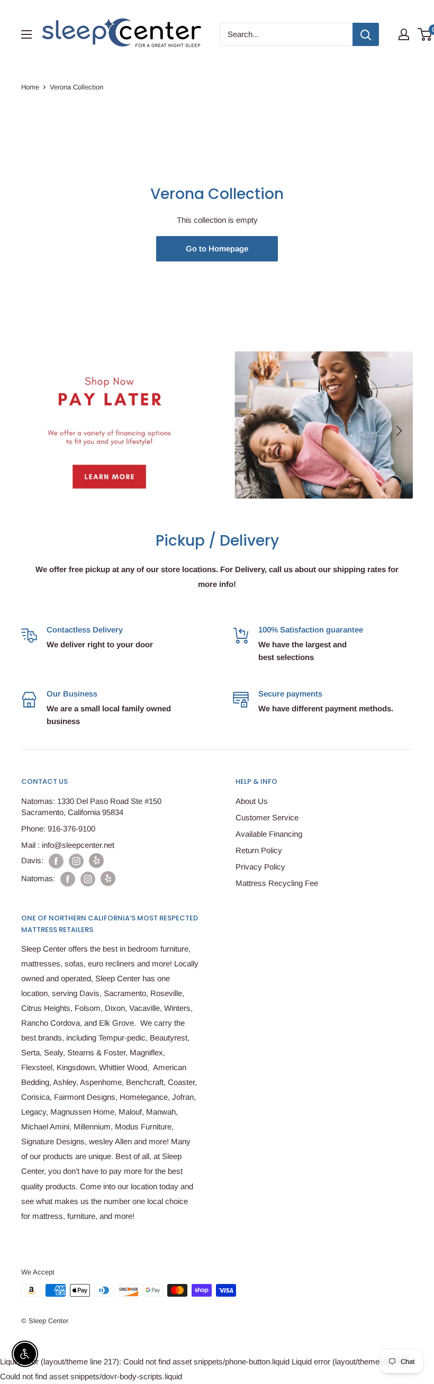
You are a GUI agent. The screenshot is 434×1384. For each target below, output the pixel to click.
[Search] (365, 34)
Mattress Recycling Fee (277, 883)
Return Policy (259, 850)
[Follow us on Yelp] (96, 860)
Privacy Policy (260, 866)
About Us (252, 801)
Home (30, 87)
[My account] (404, 34)
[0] (425, 34)
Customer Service (267, 817)
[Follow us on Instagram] (76, 861)
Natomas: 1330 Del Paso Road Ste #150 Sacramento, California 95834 (91, 807)
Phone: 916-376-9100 (58, 828)
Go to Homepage (217, 248)
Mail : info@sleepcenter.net (67, 844)
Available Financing (269, 833)
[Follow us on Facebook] (56, 861)
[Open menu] (26, 34)
